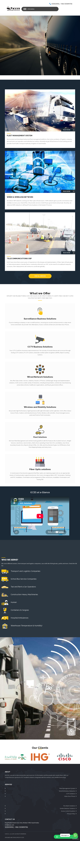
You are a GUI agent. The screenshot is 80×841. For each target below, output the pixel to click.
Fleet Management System (67, 788)
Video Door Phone (69, 796)
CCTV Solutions (70, 794)
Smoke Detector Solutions (67, 808)
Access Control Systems (68, 811)
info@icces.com (9, 825)
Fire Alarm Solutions (69, 806)
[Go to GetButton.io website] (75, 839)
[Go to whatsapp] (75, 835)
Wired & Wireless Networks (67, 791)
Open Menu (30, 9)
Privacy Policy (71, 814)
